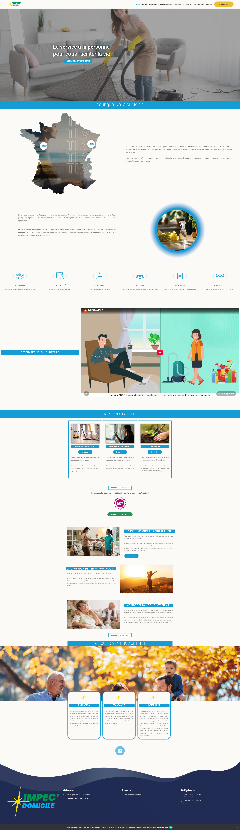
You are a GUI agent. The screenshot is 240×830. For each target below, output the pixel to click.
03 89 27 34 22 (188, 803)
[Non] (238, 827)
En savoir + (85, 452)
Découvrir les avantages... (120, 514)
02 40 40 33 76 (224, 4)
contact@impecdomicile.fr (133, 795)
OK (171, 827)
